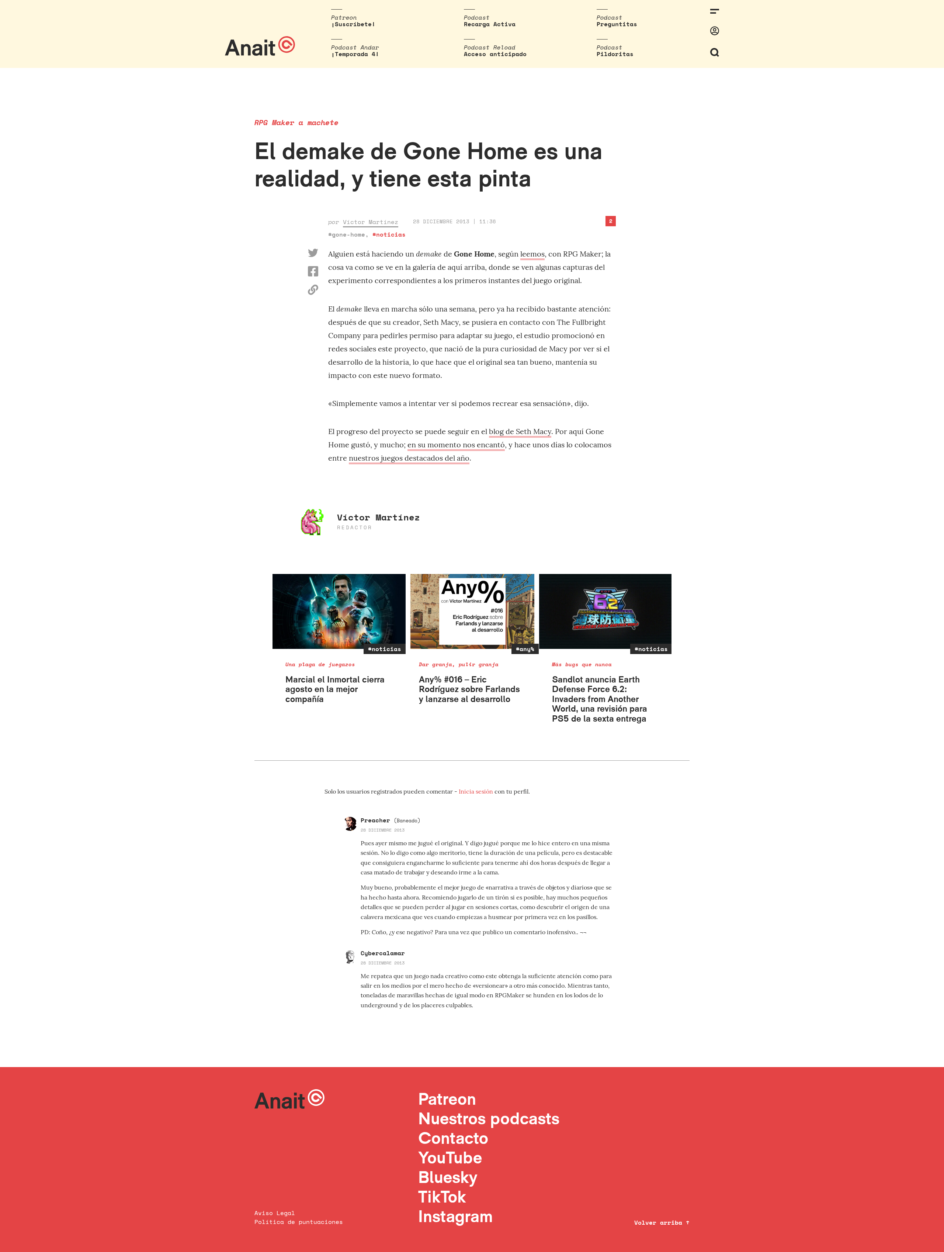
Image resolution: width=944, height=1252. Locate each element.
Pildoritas (615, 54)
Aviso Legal (274, 1212)
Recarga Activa (490, 24)
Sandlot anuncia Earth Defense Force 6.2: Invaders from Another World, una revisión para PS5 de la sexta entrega (599, 699)
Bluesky (447, 1177)
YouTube (450, 1157)
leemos (532, 253)
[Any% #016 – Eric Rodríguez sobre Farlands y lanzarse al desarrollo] (472, 611)
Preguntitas (617, 24)
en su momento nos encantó (456, 444)
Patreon (447, 1098)
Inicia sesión (476, 791)
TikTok (442, 1196)
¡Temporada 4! (355, 54)
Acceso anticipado (495, 54)
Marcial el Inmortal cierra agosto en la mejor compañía (335, 689)
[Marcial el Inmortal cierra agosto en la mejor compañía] (339, 611)
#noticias (389, 234)
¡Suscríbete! (353, 24)
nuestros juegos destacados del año (409, 457)
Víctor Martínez (370, 221)
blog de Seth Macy (520, 431)
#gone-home (346, 234)
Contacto (453, 1138)
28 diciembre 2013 (383, 830)
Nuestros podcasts (488, 1118)
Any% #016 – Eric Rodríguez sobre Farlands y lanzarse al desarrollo (469, 689)
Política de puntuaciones (298, 1221)
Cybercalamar (383, 953)
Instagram (455, 1216)
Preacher (390, 820)
